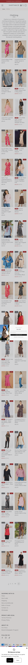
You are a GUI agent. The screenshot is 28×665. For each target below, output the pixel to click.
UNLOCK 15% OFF (19, 334)
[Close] (26, 648)
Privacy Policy (16, 656)
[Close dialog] (27, 325)
